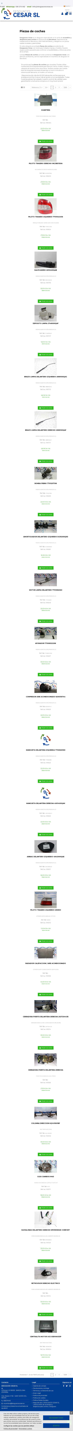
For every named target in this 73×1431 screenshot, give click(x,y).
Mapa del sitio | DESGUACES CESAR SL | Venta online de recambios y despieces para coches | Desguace (46, 1404)
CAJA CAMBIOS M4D (45, 1177)
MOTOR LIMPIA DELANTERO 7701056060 (45, 590)
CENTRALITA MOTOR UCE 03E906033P (45, 1337)
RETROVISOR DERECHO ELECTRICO (45, 1283)
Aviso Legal (37, 1393)
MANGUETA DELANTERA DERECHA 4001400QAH (45, 803)
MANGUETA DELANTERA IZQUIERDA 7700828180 (45, 750)
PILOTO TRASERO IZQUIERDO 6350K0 (45, 910)
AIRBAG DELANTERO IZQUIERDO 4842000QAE (45, 857)
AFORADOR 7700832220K (45, 643)
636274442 (7, 1401)
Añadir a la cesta (46, 141)
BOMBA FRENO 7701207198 (46, 483)
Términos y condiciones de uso (43, 1391)
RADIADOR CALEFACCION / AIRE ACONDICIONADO (45, 963)
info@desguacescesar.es (42, 7)
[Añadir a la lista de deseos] (70, 94)
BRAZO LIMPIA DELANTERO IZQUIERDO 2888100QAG (45, 377)
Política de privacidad (40, 1395)
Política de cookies (39, 1398)
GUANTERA (45, 110)
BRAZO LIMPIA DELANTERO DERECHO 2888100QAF (45, 430)
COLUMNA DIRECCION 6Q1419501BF (45, 1123)
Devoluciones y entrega (41, 1388)
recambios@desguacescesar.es (14, 1403)
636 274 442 (20, 7)
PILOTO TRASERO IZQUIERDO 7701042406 (45, 217)
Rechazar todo (56, 1418)
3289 (65, 87)
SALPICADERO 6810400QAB (45, 270)
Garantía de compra (39, 1386)
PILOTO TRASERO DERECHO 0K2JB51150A (45, 163)
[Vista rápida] (70, 97)
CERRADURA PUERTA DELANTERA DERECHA (45, 1070)
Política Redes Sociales (40, 1400)
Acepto (56, 1425)
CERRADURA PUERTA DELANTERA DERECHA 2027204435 (45, 1017)
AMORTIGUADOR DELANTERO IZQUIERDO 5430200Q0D (45, 537)
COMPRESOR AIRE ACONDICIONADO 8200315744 (45, 697)
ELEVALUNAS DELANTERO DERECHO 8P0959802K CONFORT (45, 1230)
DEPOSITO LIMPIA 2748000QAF (45, 323)
